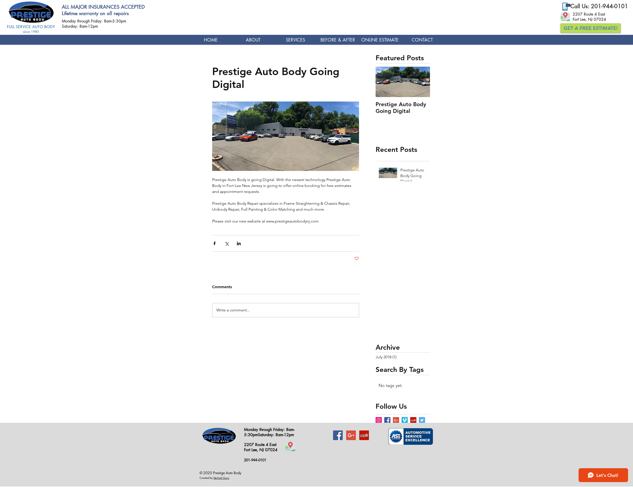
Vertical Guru (221, 478)
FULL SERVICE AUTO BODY (31, 26)
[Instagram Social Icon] (379, 420)
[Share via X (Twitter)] (226, 243)
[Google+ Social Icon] (396, 420)
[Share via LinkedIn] (238, 243)
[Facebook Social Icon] (387, 420)
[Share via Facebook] (214, 243)
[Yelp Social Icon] (413, 420)
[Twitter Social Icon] (422, 420)
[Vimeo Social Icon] (405, 420)
